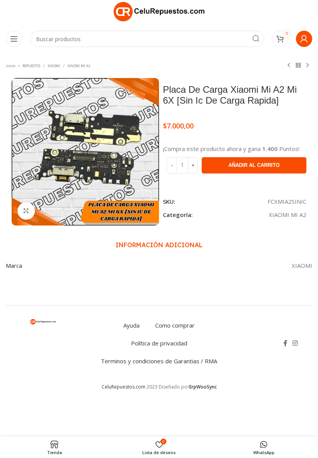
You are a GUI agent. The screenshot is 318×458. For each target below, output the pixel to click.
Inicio (10, 65)
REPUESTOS (31, 65)
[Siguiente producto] (307, 65)
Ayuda (131, 325)
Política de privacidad (159, 343)
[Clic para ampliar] (26, 211)
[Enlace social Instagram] (295, 343)
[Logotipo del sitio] (159, 11)
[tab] (159, 245)
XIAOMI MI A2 (78, 65)
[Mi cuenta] (304, 39)
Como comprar (175, 325)
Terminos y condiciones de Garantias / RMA (159, 361)
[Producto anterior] (289, 65)
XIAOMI (54, 65)
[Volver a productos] (298, 65)
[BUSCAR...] (256, 39)
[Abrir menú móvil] (14, 39)
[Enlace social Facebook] (285, 343)
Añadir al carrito (254, 165)
